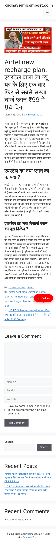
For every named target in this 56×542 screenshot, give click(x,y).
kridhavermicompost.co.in (28, 5)
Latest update (17, 287)
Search (8, 441)
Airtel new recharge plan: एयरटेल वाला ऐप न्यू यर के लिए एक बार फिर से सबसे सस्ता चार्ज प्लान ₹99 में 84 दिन (27, 477)
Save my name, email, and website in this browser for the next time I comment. (29, 409)
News (30, 287)
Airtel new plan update (24, 296)
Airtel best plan (18, 291)
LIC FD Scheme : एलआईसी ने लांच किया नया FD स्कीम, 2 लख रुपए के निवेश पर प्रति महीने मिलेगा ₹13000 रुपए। (28, 315)
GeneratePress (31, 537)
